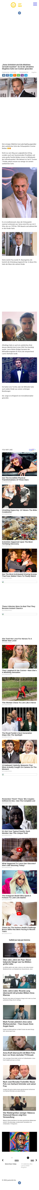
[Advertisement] (19, 38)
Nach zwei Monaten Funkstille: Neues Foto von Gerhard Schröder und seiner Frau (19, 1084)
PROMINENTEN (23, 72)
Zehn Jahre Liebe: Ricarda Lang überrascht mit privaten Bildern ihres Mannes (18, 993)
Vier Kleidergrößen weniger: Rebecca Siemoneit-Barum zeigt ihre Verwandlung (19, 1115)
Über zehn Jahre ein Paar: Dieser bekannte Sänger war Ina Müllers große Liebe (17, 962)
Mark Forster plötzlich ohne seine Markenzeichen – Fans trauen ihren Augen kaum (18, 1024)
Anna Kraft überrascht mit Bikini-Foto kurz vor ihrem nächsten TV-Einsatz (19, 1054)
